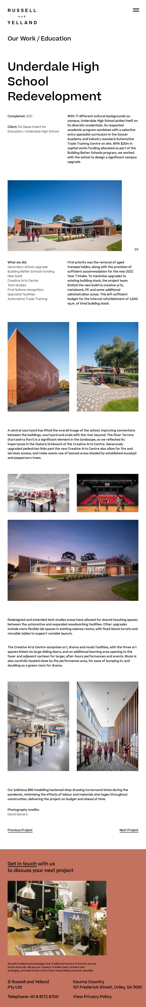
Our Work (22, 39)
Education (56, 39)
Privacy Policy (98, 997)
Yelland (23, 23)
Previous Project (20, 830)
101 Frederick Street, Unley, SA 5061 (107, 987)
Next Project (129, 830)
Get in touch (22, 864)
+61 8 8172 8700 (44, 997)
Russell (22, 11)
